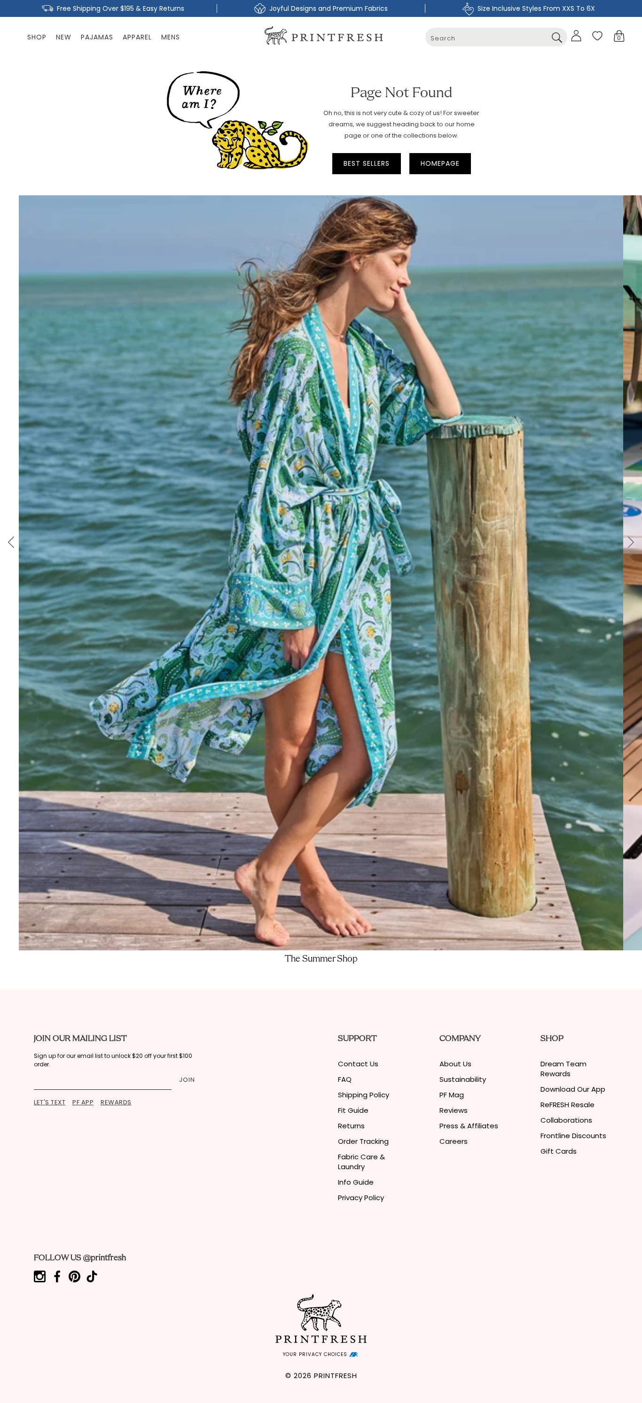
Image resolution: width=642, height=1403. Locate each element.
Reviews (453, 1110)
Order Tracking (363, 1141)
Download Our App (572, 1089)
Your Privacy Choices (316, 1354)
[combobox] (496, 37)
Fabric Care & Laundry (361, 1162)
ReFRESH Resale (567, 1105)
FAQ (345, 1079)
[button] (619, 35)
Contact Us (358, 1064)
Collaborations (566, 1120)
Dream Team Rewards (563, 1069)
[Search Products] (556, 37)
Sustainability (462, 1079)
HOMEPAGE (440, 163)
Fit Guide (353, 1110)
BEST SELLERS (367, 163)
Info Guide (356, 1182)
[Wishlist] (597, 35)
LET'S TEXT (49, 1102)
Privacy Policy (361, 1198)
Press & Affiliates (468, 1126)
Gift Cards (558, 1151)
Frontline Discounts (573, 1136)
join (187, 1079)
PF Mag (451, 1095)
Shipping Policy (363, 1095)
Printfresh (335, 1375)
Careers (453, 1141)
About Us (455, 1064)
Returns (351, 1126)
